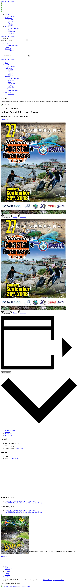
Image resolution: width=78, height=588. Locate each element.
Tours (10, 85)
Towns (10, 23)
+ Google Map (13, 458)
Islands (10, 21)
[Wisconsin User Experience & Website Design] (15, 586)
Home (6, 63)
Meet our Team (13, 45)
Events (7, 47)
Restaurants (11, 31)
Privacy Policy (47, 580)
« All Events (4, 119)
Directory (7, 26)
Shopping (11, 87)
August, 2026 (5, 556)
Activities (11, 33)
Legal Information (58, 580)
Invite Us (7, 575)
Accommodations (13, 28)
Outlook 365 (8, 433)
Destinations (8, 18)
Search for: (4, 40)
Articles (7, 14)
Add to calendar (6, 372)
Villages (10, 25)
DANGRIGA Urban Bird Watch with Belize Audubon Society (24, 503)
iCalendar (7, 432)
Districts (10, 19)
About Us (7, 43)
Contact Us (8, 49)
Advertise (11, 50)
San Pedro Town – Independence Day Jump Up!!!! (20, 501)
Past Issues (11, 16)
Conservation (19, 448)
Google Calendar (10, 430)
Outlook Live (9, 435)
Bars (9, 30)
